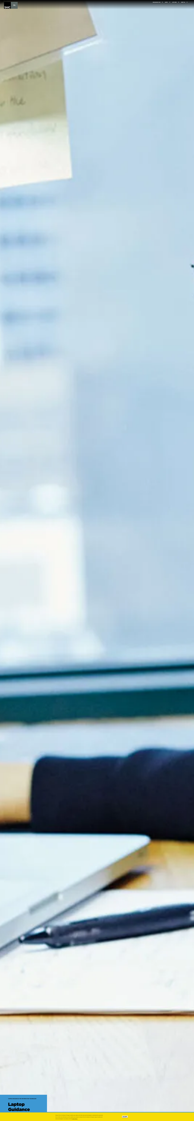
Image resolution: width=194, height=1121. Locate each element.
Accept (125, 1116)
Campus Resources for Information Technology (22, 1098)
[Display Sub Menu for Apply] (169, 2)
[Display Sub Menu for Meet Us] (186, 2)
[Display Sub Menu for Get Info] (178, 2)
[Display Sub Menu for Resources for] (161, 2)
